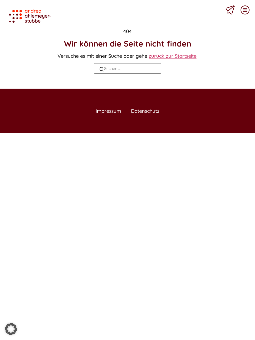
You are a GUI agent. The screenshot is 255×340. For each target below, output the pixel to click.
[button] (11, 329)
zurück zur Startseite (172, 56)
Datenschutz (145, 111)
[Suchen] (101, 70)
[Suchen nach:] (127, 68)
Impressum (108, 111)
